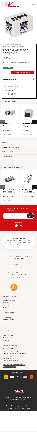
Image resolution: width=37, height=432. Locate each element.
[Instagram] (20, 225)
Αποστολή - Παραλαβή (8, 156)
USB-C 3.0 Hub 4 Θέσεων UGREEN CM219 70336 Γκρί (28, 192)
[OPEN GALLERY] (18, 25)
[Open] (3, 4)
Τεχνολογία (6, 44)
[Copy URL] (19, 94)
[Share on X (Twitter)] (12, 94)
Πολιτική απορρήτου (9, 364)
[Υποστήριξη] (10, 264)
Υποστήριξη (16, 264)
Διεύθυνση (15, 272)
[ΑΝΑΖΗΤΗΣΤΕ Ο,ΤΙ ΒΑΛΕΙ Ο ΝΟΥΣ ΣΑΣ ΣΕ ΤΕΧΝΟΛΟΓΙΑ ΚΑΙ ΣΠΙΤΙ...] (30, 4)
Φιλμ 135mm (20, 46)
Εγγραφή (30, 216)
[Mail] (15, 94)
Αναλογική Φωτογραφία (9, 46)
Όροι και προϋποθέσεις (10, 366)
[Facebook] (16, 225)
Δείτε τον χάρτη (16, 277)
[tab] (18, 143)
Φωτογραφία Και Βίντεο (17, 44)
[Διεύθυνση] (8, 272)
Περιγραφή (5, 142)
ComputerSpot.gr (22, 399)
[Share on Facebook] (8, 94)
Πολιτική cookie (21, 364)
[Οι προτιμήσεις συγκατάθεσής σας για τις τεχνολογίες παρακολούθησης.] (34, 429)
